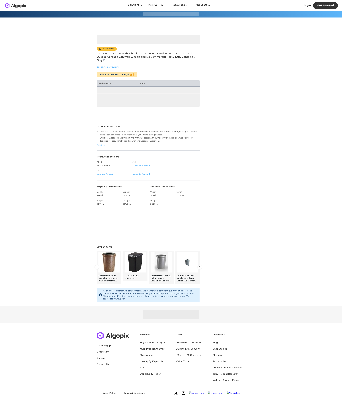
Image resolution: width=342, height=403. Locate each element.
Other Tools (182, 361)
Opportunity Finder (150, 374)
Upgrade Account (141, 165)
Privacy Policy (108, 393)
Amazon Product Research (227, 367)
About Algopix (104, 345)
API (163, 5)
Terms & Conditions (134, 393)
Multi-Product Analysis (152, 349)
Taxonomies (219, 361)
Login (307, 5)
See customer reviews (108, 67)
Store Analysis (147, 355)
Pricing (152, 5)
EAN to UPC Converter (188, 355)
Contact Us (103, 364)
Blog (215, 342)
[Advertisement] (171, 26)
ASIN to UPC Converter (189, 342)
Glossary (217, 355)
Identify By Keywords (151, 361)
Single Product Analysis (152, 342)
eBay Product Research (225, 374)
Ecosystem (103, 352)
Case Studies (220, 349)
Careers (101, 358)
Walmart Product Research (227, 380)
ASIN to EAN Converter (188, 349)
